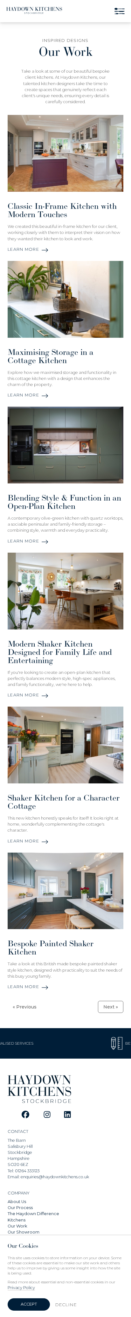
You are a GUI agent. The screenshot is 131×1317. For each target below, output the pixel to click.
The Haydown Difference (33, 1213)
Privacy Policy (21, 1287)
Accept (29, 1304)
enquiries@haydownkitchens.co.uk (55, 1176)
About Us (17, 1201)
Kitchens (16, 1220)
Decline (66, 1304)
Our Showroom (23, 1232)
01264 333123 (27, 1170)
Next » (110, 1007)
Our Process (20, 1207)
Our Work (17, 1226)
